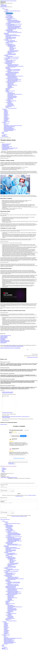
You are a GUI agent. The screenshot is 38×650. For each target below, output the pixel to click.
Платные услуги (6, 635)
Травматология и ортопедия (10, 90)
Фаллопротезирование (11, 93)
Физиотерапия (8, 612)
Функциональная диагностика (11, 54)
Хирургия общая (8, 102)
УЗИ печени (12, 49)
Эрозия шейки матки (9, 30)
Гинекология (6, 11)
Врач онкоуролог (10, 607)
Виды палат (6, 124)
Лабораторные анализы (9, 42)
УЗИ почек (11, 47)
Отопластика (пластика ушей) (10, 579)
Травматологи (6, 110)
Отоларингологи (6, 630)
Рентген (7, 555)
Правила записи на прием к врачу (9, 126)
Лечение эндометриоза (9, 16)
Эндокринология (8, 106)
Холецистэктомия (10, 616)
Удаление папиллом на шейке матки (13, 20)
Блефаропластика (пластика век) (11, 73)
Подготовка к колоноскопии (10, 574)
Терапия (7, 602)
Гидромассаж (10, 101)
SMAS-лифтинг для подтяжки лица (13, 72)
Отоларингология (7, 57)
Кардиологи (6, 112)
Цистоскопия (10, 15)
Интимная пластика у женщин (12, 65)
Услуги (3, 8)
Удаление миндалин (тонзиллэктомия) (12, 58)
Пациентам (4, 122)
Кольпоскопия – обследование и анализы (14, 25)
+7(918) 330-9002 (3, 5)
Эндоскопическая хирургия (10, 105)
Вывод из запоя (8, 36)
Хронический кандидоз (11, 18)
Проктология (8, 88)
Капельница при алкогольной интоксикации (13, 35)
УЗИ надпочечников (13, 560)
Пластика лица (8, 68)
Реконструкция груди (11, 82)
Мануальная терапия (9, 56)
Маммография (10, 43)
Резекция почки (10, 98)
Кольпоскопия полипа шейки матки (13, 27)
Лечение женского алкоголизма (11, 37)
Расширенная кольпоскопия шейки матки (14, 26)
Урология (7, 91)
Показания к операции (5, 144)
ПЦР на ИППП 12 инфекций (12, 41)
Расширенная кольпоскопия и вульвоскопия (15, 28)
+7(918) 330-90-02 (9, 477)
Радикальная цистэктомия (12, 95)
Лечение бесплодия (9, 12)
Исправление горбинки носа (12, 76)
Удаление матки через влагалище (5, 335)
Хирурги (5, 109)
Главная (1, 137)
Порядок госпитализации (8, 127)
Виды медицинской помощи (8, 130)
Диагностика (6, 39)
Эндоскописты (6, 119)
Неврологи (6, 626)
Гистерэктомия (2, 338)
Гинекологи (6, 115)
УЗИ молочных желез (11, 564)
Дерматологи (6, 117)
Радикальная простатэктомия (12, 96)
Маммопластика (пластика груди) (11, 81)
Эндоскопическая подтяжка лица (13, 71)
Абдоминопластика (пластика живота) (12, 78)
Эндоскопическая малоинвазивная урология (15, 94)
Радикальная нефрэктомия (12, 97)
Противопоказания (5, 145)
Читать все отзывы (11, 463)
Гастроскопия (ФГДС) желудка (11, 60)
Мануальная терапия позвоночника (13, 569)
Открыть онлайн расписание (5, 519)
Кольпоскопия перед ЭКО (12, 541)
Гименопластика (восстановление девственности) (16, 66)
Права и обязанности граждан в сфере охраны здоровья (13, 125)
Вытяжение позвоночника (12, 100)
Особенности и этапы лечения (7, 146)
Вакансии (5, 134)
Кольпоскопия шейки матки (10, 24)
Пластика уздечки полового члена (13, 64)
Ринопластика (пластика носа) (11, 75)
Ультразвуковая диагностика (10, 44)
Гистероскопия (8, 23)
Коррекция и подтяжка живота (13, 80)
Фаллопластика (10, 92)
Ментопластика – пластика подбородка (14, 69)
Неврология (6, 55)
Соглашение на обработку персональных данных (19, 516)
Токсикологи (6, 113)
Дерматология (6, 33)
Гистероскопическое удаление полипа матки (15, 536)
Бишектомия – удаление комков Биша (14, 70)
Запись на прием (5, 149)
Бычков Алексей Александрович (32, 357)
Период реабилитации (5, 147)
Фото (3, 132)
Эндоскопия (6, 59)
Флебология (8, 89)
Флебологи (6, 120)
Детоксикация (6, 546)
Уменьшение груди (11, 87)
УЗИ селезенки (12, 48)
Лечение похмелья (9, 38)
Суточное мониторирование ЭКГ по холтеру (13, 10)
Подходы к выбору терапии (6, 143)
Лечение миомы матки (9, 13)
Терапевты (5, 111)
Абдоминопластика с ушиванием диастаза (14, 79)
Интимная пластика (9, 63)
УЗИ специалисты (7, 121)
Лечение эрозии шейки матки (5, 341)
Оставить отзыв (10, 462)
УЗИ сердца (10, 565)
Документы (6, 131)
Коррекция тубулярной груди (12, 597)
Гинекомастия (10, 86)
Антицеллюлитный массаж (12, 108)
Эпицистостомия (10, 99)
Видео (3, 645)
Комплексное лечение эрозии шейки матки (14, 32)
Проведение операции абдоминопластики (14, 593)
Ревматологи (6, 631)
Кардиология (6, 9)
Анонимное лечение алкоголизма (11, 34)
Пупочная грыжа (10, 104)
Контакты (3, 135)
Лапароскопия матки (9, 14)
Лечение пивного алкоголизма (11, 550)
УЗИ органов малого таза (12, 45)
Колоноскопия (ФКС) (9, 61)
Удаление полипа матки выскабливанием (14, 21)
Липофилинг (10, 598)
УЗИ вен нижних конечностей (12, 51)
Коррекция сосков (10, 84)
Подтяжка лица (8, 583)
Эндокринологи (6, 114)
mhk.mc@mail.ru (14, 477)
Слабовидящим (5, 136)
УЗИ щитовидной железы (12, 53)
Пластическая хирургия (8, 62)
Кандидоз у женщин (9, 17)
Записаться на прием (5, 395)
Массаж (7, 107)
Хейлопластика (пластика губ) (11, 74)
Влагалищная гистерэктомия (12, 532)
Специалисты (4, 468)
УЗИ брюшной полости (11, 46)
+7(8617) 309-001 (3, 4)
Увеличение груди (11, 83)
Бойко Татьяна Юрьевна (6, 417)
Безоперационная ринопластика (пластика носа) (15, 588)
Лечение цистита (3, 342)
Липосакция (8, 67)
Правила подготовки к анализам (9, 640)
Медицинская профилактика (8, 128)
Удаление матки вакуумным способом (14, 22)
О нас (3, 133)
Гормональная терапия (9, 29)
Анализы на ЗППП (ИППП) (10, 40)
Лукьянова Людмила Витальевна (7, 412)
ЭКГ (6, 522)
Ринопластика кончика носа (12, 77)
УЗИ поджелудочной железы (14, 50)
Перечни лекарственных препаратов (10, 129)
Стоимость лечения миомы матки (7, 148)
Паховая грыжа (10, 103)
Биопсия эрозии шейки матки (12, 31)
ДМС (5, 123)
